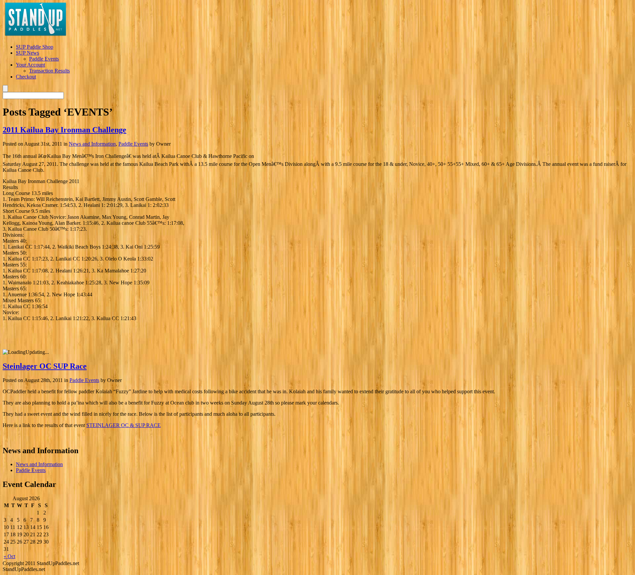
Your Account (30, 65)
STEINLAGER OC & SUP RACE (123, 425)
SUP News (27, 53)
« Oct (9, 556)
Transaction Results (49, 70)
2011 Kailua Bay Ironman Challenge (64, 129)
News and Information (92, 144)
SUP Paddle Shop (34, 47)
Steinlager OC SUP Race (45, 366)
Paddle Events (44, 59)
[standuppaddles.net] (36, 37)
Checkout (26, 76)
